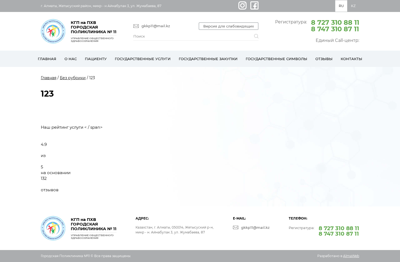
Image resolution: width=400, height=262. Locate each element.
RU (341, 6)
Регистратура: (317, 25)
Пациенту (96, 59)
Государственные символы (276, 59)
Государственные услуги (143, 59)
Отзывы (324, 59)
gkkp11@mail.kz (155, 26)
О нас (70, 59)
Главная (47, 59)
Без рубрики (73, 77)
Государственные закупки (208, 59)
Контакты (351, 59)
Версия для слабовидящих (228, 26)
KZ (353, 6)
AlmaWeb (351, 256)
